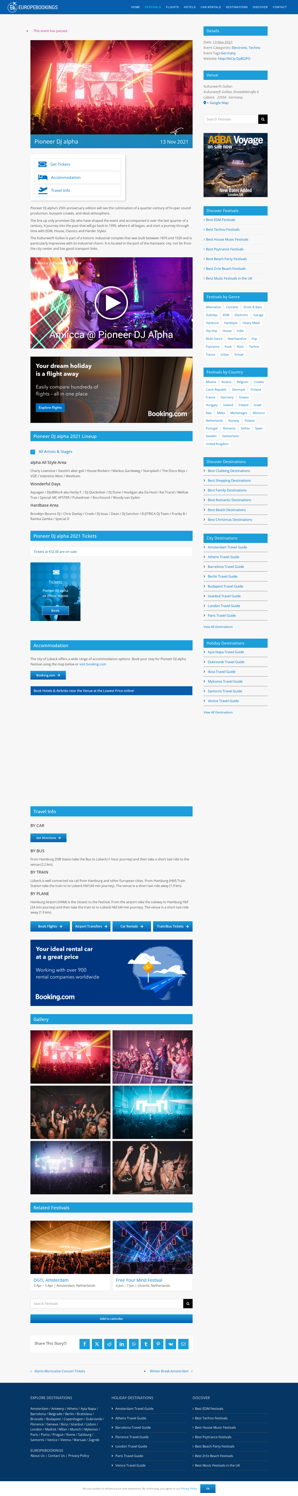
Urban (224, 354)
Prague (58, 1434)
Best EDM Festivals (220, 219)
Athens (72, 1408)
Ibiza (64, 1424)
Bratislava (84, 1414)
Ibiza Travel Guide (222, 671)
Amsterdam (39, 1408)
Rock (240, 346)
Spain (259, 428)
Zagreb (94, 1440)
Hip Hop (211, 331)
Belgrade (55, 1414)
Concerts (232, 307)
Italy (209, 413)
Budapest (53, 1419)
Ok (208, 1488)
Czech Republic (216, 389)
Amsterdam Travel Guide (227, 547)
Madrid (50, 1429)
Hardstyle (230, 323)
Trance (210, 354)
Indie (240, 331)
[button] (111, 451)
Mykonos (91, 1429)
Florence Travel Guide (132, 1437)
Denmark (238, 389)
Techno (254, 47)
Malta (221, 413)
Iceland (228, 405)
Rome (70, 1434)
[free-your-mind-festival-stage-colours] (153, 1222)
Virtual (238, 354)
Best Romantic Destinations (229, 500)
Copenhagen (73, 1419)
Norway (233, 420)
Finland (256, 389)
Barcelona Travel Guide (226, 566)
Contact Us (56, 1455)
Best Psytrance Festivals (225, 249)
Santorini (37, 1440)
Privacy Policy (78, 1455)
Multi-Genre (214, 339)
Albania (211, 382)
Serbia (245, 428)
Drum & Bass (252, 307)
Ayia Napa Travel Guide (226, 652)
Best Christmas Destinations (230, 519)
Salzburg (84, 1434)
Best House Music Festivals (227, 239)
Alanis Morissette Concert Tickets (59, 1371)
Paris (34, 1434)
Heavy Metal (251, 323)
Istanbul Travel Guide (224, 596)
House (227, 331)
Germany (228, 53)
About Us (37, 1455)
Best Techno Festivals (223, 229)
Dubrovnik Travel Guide (226, 662)
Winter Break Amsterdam (169, 1371)
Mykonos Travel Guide (225, 681)
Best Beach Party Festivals (226, 258)
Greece (244, 397)
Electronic (239, 47)
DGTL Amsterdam (51, 1280)
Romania (229, 428)
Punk (228, 346)
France (210, 397)
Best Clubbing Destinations (229, 470)
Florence (37, 1424)
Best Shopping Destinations (229, 480)
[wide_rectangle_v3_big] (111, 358)
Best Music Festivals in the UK (229, 278)
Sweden (211, 436)
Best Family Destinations (227, 490)
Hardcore (212, 323)
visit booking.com (92, 664)
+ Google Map (217, 102)
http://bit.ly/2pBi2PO (234, 58)
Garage (258, 315)
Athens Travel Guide (223, 556)
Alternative (213, 307)
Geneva (52, 1424)
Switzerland (230, 436)
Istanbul (77, 1424)
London (36, 1429)
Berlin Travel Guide (223, 576)
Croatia (259, 382)
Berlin (69, 1414)
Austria (226, 382)
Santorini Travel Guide (225, 691)
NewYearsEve (237, 339)
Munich (75, 1429)
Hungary (212, 405)
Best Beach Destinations (227, 509)
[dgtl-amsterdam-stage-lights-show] (70, 1222)
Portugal (212, 428)
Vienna (65, 1440)
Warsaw (80, 1440)
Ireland (243, 405)
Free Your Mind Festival (139, 1280)
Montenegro (238, 413)
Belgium (242, 382)
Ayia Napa (88, 1408)
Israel (257, 405)
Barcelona (38, 1414)
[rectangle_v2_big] (111, 941)
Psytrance (212, 346)
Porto (45, 1434)
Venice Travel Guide (223, 700)
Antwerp (57, 1408)
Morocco (259, 413)
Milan (63, 1429)
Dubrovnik (94, 1419)
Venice (52, 1440)
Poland (249, 420)
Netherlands (214, 420)
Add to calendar (111, 1318)
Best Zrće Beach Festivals (226, 268)
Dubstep (212, 315)
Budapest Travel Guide (225, 586)
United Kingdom (217, 444)
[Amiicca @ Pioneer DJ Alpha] (111, 259)
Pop (254, 339)
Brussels (36, 1419)
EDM (226, 315)
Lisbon (91, 1424)
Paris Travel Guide (222, 615)
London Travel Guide (224, 605)
